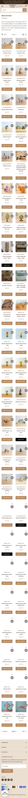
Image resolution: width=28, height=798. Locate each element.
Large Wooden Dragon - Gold (21, 199)
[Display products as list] (25, 34)
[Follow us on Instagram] (6, 780)
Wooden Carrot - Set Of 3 (7, 431)
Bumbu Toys (21, 312)
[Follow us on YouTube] (11, 780)
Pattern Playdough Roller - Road (21, 257)
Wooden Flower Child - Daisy (7, 575)
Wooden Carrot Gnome (21, 401)
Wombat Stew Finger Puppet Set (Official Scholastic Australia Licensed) (21, 168)
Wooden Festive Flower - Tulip (7, 344)
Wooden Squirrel (7, 137)
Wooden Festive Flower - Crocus (7, 373)
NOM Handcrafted (7, 51)
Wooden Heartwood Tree (7, 717)
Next (23, 731)
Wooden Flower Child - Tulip (21, 546)
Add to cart (7, 60)
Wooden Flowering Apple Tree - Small (21, 228)
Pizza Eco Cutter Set (7, 285)
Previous (5, 731)
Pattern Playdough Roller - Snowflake (21, 286)
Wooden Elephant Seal (7, 109)
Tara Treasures (21, 163)
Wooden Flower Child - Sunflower (21, 575)
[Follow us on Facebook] (3, 780)
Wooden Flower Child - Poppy (7, 604)
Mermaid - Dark (21, 53)
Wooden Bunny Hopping (7, 460)
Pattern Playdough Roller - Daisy (7, 257)
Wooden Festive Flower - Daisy (21, 344)
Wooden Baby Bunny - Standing (7, 489)
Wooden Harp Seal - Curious (21, 633)
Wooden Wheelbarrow (21, 518)
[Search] (24, 10)
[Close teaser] (8, 789)
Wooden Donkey (7, 166)
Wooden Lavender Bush (21, 431)
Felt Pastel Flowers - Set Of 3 (7, 199)
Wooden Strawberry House (7, 546)
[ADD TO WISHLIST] (12, 38)
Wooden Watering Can (7, 518)
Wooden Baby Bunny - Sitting (21, 460)
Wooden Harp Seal (7, 661)
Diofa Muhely (21, 196)
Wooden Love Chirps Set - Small (21, 717)
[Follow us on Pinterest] (8, 780)
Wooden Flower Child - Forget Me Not (21, 604)
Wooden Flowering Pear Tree (7, 228)
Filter (5, 34)
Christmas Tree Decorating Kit (7, 315)
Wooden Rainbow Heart (21, 489)
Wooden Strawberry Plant (7, 633)
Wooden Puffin (7, 689)
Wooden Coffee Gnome (7, 81)
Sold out (7, 265)
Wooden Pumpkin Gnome (21, 81)
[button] (5, 793)
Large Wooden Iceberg (21, 689)
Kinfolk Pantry (7, 254)
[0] (25, 6)
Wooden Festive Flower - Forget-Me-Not (7, 402)
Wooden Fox (21, 109)
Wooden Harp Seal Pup (21, 661)
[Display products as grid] (23, 34)
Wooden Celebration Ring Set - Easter (21, 315)
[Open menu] (2, 6)
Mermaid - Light (7, 53)
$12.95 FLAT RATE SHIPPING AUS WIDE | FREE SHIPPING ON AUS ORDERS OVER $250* (14, 2)
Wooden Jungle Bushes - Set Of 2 (21, 137)
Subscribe (7, 771)
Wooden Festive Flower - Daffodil (21, 373)
